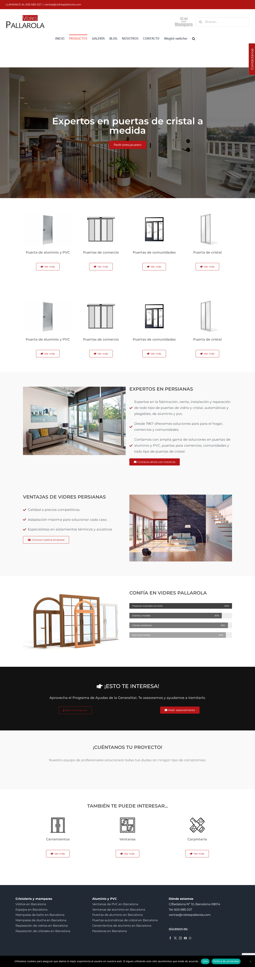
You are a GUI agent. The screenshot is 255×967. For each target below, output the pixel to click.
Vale (205, 961)
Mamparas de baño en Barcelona (39, 915)
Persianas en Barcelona (109, 931)
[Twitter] (175, 938)
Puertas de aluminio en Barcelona (117, 915)
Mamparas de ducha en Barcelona (40, 920)
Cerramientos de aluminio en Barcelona (121, 925)
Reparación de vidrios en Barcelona (41, 925)
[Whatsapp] (190, 938)
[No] (250, 961)
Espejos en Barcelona (31, 909)
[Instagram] (180, 938)
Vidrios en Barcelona (30, 904)
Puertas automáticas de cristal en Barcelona (125, 920)
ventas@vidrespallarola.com (62, 4)
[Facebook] (170, 938)
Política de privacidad (226, 961)
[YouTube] (185, 938)
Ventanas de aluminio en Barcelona (118, 909)
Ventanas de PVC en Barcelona (115, 904)
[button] (193, 38)
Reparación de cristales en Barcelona (42, 931)
